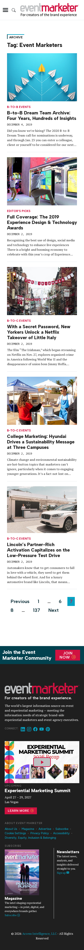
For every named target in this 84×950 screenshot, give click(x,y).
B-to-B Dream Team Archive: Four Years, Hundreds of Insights (41, 115)
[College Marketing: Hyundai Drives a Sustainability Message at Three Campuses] (42, 400)
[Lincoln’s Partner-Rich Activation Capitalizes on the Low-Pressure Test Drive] (42, 509)
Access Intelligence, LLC (39, 933)
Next (53, 610)
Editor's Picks (18, 211)
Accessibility (61, 833)
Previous (20, 601)
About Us (11, 829)
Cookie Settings (15, 833)
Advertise (44, 829)
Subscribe (61, 829)
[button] (5, 10)
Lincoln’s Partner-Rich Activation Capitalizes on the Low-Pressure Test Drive (38, 550)
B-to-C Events (19, 320)
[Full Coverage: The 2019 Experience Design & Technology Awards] (42, 181)
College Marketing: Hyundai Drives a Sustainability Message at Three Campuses (40, 442)
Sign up (61, 873)
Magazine (27, 829)
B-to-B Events (19, 107)
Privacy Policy (39, 833)
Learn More (19, 810)
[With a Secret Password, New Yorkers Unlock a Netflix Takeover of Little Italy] (42, 291)
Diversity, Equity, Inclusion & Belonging (30, 837)
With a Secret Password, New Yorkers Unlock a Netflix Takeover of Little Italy (38, 332)
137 (36, 610)
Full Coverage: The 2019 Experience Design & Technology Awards (42, 222)
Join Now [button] (66, 655)
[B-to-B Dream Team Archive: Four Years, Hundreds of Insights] (42, 77)
